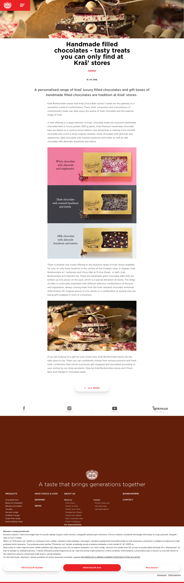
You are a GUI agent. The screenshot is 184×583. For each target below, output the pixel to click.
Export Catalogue (72, 521)
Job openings (100, 506)
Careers (96, 500)
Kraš (92, 475)
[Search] (167, 6)
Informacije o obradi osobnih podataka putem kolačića (110, 557)
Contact (128, 499)
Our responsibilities (72, 524)
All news (94, 388)
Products (11, 493)
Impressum (162, 575)
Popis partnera (174, 575)
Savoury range (11, 512)
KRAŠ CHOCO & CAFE (46, 493)
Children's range (12, 515)
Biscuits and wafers (13, 506)
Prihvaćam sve (92, 567)
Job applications (102, 509)
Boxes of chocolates (13, 503)
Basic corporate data (74, 518)
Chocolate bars (11, 500)
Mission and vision (73, 509)
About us (69, 493)
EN (174, 5)
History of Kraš (71, 506)
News (38, 505)
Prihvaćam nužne (32, 567)
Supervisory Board (73, 515)
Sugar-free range (12, 518)
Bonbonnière (131, 493)
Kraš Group (70, 503)
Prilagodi (152, 567)
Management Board (73, 512)
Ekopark (40, 499)
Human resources (102, 503)
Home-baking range (14, 521)
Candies (8, 509)
